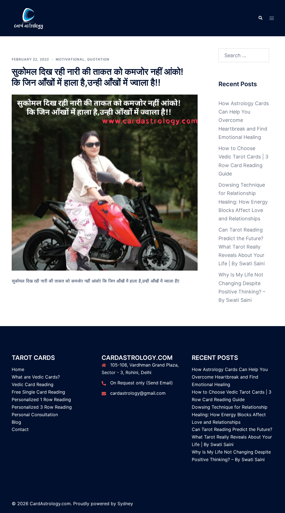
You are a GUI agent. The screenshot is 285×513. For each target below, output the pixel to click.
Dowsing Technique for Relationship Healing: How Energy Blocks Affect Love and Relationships (243, 201)
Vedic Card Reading (32, 384)
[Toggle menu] (271, 18)
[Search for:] (243, 55)
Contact (20, 429)
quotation (98, 59)
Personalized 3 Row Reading (42, 407)
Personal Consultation (35, 414)
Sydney (125, 503)
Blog (16, 422)
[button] (260, 18)
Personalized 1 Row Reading (41, 399)
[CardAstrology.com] (28, 18)
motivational (70, 59)
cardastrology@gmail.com (138, 393)
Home (18, 369)
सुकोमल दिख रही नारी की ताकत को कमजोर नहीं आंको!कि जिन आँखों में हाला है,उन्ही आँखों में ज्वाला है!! (97, 77)
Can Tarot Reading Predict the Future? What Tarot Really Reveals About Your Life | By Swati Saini (241, 246)
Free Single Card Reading (38, 392)
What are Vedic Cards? (36, 377)
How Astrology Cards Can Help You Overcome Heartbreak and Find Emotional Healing (230, 377)
